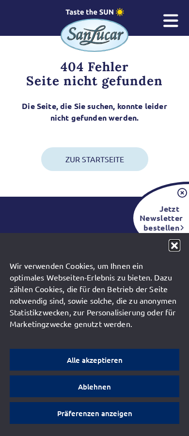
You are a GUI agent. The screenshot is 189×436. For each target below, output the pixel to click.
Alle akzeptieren (95, 360)
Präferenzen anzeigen (94, 413)
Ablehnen (94, 386)
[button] (174, 245)
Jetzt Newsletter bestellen (159, 218)
